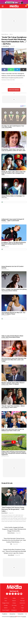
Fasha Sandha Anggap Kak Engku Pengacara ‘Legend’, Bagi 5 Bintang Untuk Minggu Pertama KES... (14, 529)
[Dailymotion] (21, 594)
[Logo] (14, 6)
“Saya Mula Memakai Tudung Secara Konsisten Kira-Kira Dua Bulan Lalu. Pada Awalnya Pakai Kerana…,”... (14, 540)
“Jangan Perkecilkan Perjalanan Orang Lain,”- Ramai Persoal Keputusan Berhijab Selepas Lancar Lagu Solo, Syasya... (14, 551)
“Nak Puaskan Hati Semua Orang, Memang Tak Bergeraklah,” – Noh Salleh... (12, 509)
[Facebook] (7, 594)
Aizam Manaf (6, 46)
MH (11, 544)
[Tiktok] (15, 594)
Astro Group (24, 616)
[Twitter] (13, 594)
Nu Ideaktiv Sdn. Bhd (13, 616)
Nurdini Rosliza (11, 533)
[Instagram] (10, 594)
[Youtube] (18, 594)
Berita (11, 34)
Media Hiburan (4, 34)
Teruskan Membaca (14, 89)
